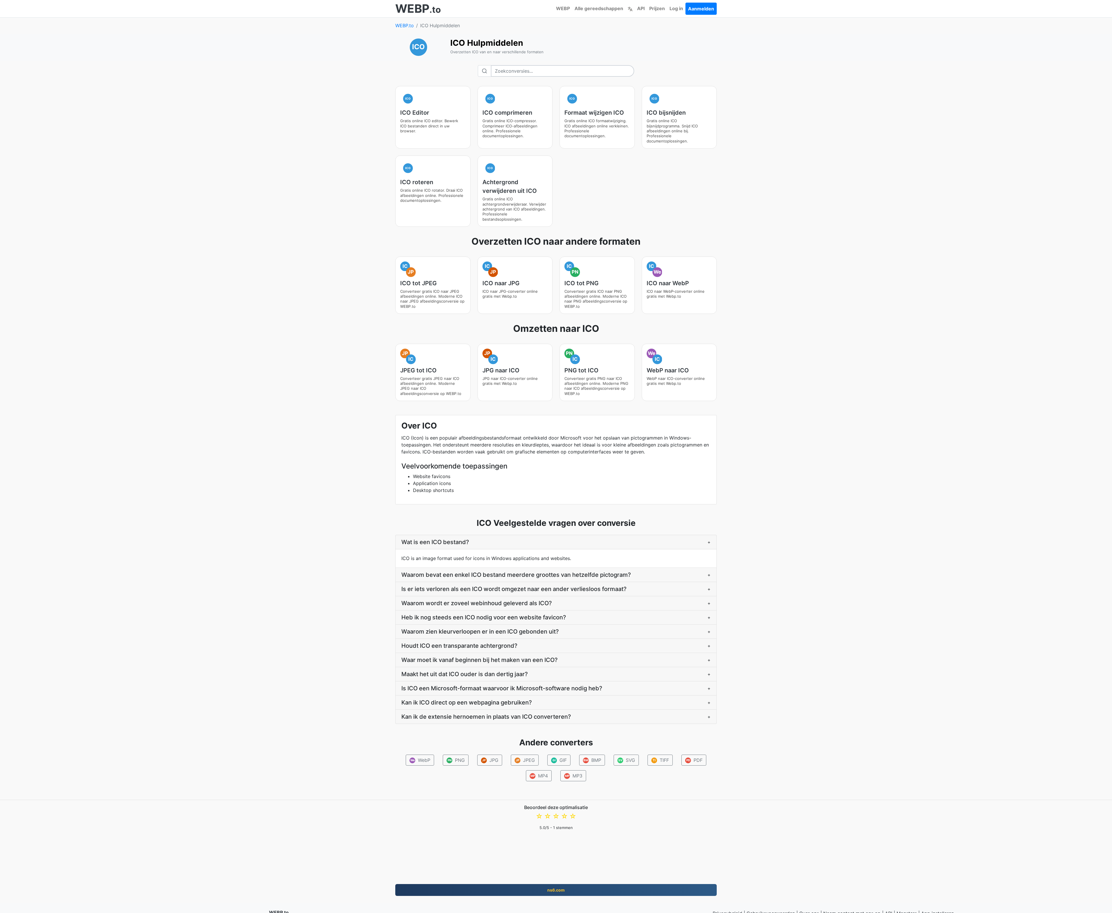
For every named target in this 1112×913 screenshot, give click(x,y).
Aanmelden (701, 9)
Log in (676, 8)
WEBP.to (404, 25)
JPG (490, 760)
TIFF (661, 760)
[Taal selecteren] (630, 8)
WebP (420, 760)
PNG (456, 760)
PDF (694, 760)
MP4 (539, 776)
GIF (560, 760)
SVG (626, 760)
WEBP (563, 8)
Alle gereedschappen (599, 8)
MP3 (574, 776)
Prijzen (657, 8)
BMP (592, 760)
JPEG (525, 760)
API (641, 8)
